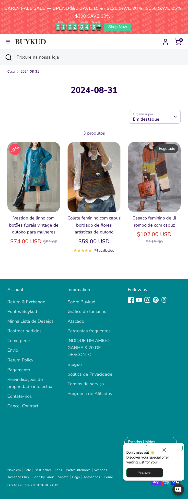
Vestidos (100, 470)
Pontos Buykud (22, 311)
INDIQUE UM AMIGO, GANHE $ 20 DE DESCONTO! (89, 348)
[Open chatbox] (178, 490)
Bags (76, 477)
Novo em (14, 470)
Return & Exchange (26, 302)
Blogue (75, 364)
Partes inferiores (78, 470)
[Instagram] (147, 300)
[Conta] (165, 40)
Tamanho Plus (18, 477)
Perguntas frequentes (89, 331)
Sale (27, 470)
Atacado (76, 321)
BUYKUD (51, 485)
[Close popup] (164, 448)
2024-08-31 (30, 71)
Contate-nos (19, 396)
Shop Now (117, 27)
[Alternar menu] (8, 42)
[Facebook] (131, 300)
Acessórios (91, 477)
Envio (12, 350)
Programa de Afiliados (90, 394)
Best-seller (43, 470)
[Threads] (164, 300)
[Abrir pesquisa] (8, 57)
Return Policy (20, 360)
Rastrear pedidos (24, 331)
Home (108, 477)
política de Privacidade (90, 374)
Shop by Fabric (43, 477)
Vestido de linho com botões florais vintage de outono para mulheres (34, 225)
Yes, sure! (144, 472)
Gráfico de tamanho (87, 311)
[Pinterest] (156, 300)
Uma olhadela (34, 204)
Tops (58, 470)
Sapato (63, 477)
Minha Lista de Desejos (30, 321)
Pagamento (18, 370)
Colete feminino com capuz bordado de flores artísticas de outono (94, 225)
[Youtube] (139, 300)
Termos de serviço (86, 384)
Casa (11, 71)
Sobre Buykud (81, 302)
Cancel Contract (22, 406)
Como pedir (18, 341)
